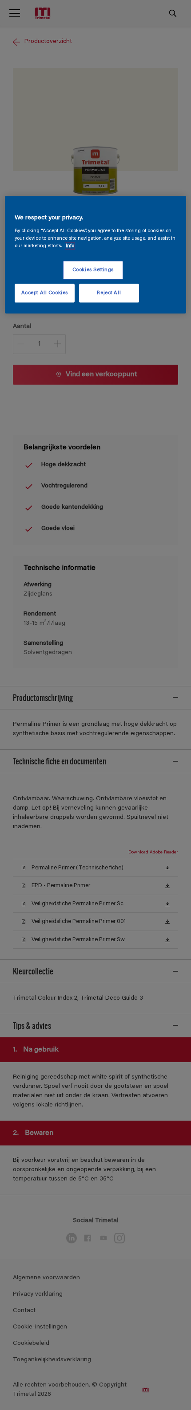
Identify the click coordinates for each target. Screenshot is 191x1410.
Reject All (109, 293)
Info (70, 246)
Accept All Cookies (44, 293)
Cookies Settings (93, 270)
